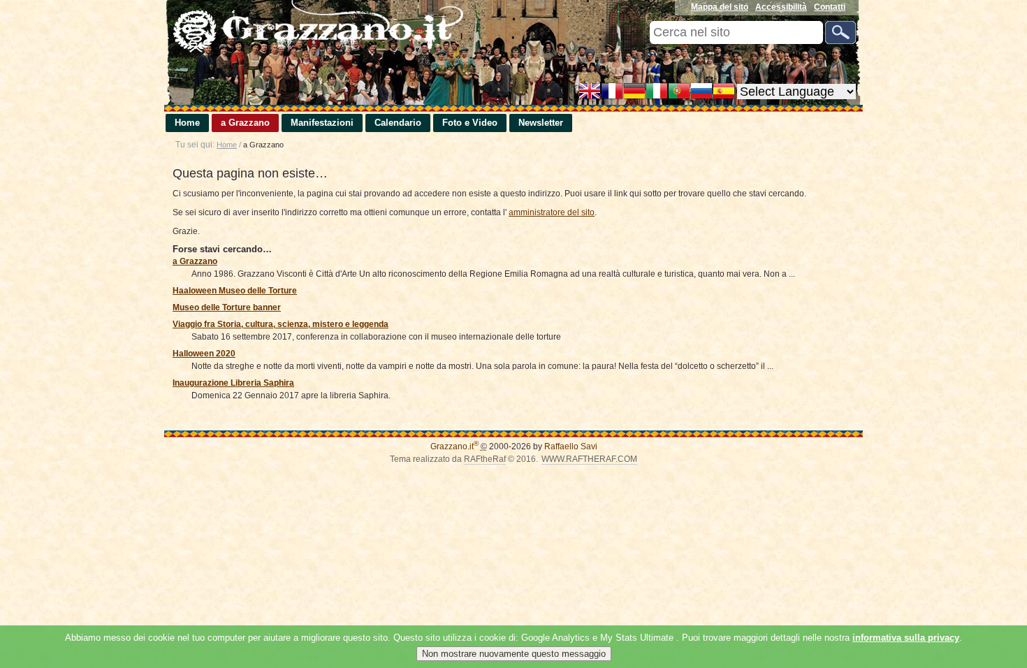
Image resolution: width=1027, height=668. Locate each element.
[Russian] (701, 93)
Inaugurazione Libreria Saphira (233, 383)
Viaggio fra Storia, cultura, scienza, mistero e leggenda (280, 324)
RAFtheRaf (485, 459)
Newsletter (540, 122)
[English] (589, 93)
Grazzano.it (454, 446)
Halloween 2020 (204, 353)
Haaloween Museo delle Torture (235, 291)
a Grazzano (245, 122)
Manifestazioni (322, 122)
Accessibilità (781, 7)
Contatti (829, 7)
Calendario (397, 122)
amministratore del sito (552, 212)
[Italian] (657, 93)
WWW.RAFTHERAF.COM (589, 459)
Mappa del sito (719, 7)
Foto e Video (469, 122)
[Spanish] (724, 93)
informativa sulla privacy (905, 637)
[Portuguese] (679, 93)
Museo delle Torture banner (227, 307)
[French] (612, 93)
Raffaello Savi (570, 446)
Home (187, 122)
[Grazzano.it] (314, 27)
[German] (634, 93)
